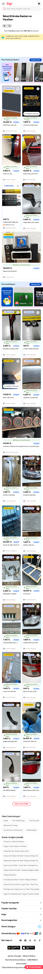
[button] (3, 3)
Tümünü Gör (35, 60)
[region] (22, 72)
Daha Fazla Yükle (21, 804)
